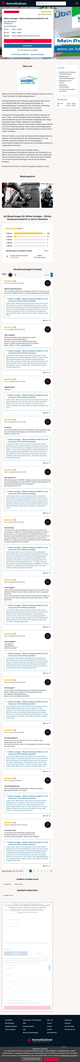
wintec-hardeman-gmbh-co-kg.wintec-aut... (26, 35)
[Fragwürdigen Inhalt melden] (50, 320)
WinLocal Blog (69, 1026)
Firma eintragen (10, 1029)
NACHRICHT (28, 46)
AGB (24, 1023)
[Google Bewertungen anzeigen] (15, 274)
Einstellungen (36, 1020)
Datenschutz (27, 1020)
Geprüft (47, 320)
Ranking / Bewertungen (30, 1032)
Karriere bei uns (70, 1029)
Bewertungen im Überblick (20, 54)
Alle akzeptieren (51, 1059)
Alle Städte (8, 1020)
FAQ (24, 1029)
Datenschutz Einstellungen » (27, 912)
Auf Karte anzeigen (10, 26)
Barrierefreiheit (52, 1032)
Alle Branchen (9, 1023)
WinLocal (68, 1023)
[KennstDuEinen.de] (14, 3)
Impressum (68, 1020)
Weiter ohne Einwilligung (31, 1059)
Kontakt (49, 1029)
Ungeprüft (46, 250)
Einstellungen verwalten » (69, 1055)
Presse (49, 1023)
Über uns (50, 1020)
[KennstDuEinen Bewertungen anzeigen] (10, 274)
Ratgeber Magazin (11, 1026)
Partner (49, 1026)
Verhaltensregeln (28, 1026)
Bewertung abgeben (37, 54)
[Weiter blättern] (53, 195)
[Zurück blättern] (2, 195)
